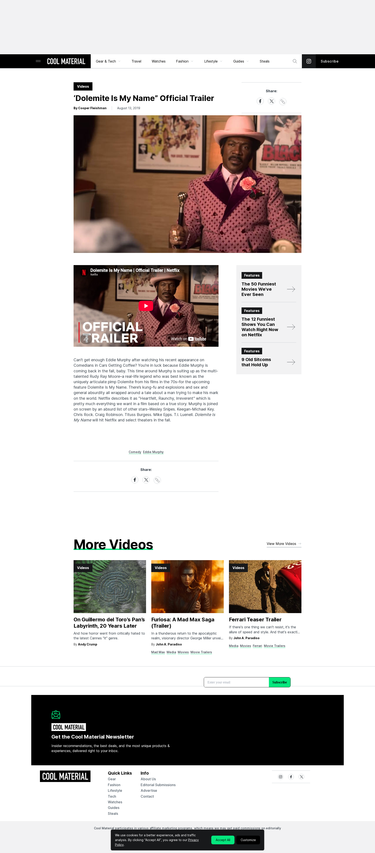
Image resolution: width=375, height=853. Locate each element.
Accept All (223, 840)
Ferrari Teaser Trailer (255, 619)
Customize (248, 840)
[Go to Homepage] (66, 61)
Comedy (135, 452)
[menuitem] (108, 61)
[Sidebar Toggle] (38, 61)
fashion (114, 785)
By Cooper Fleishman (90, 108)
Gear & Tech (106, 61)
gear (112, 779)
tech (112, 796)
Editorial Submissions (158, 785)
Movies (183, 652)
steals (265, 61)
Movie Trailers (201, 652)
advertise (149, 790)
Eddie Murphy (153, 452)
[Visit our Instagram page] (308, 61)
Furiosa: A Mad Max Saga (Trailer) (182, 622)
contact (147, 796)
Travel (136, 61)
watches (115, 802)
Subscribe (330, 61)
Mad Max (158, 652)
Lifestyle (211, 61)
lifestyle (115, 790)
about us (148, 779)
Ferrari (257, 646)
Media (171, 652)
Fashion (182, 61)
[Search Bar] (295, 61)
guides (113, 807)
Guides (238, 61)
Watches (159, 61)
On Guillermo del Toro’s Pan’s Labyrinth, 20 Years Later (109, 622)
